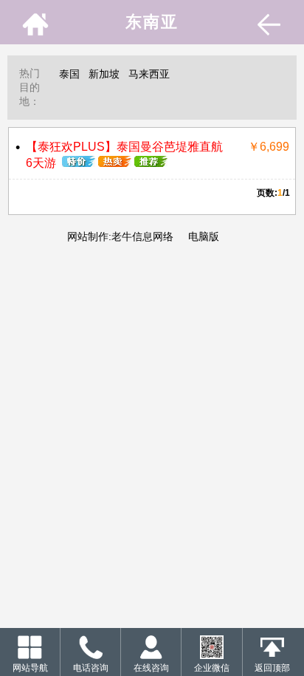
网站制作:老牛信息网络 (120, 236)
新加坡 (104, 74)
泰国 (69, 74)
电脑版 (202, 236)
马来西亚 (149, 74)
